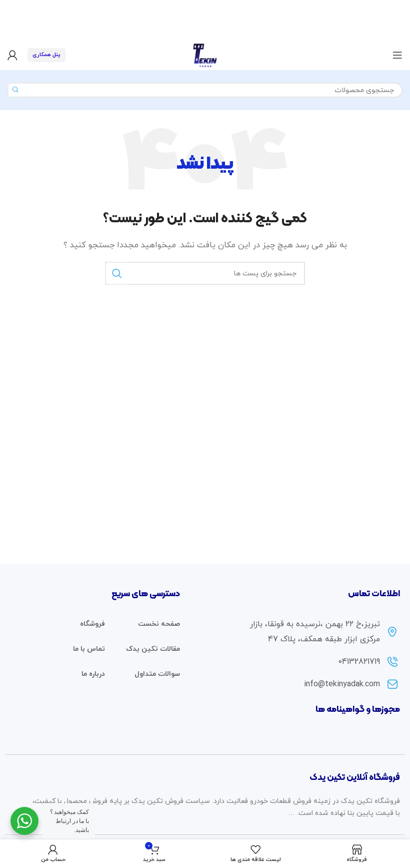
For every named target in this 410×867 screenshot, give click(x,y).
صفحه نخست (159, 624)
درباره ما (93, 674)
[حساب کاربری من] (12, 55)
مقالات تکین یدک (153, 649)
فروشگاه (92, 624)
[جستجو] (15, 90)
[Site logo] (205, 54)
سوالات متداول (157, 674)
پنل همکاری (46, 55)
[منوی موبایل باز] (398, 55)
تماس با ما (89, 649)
